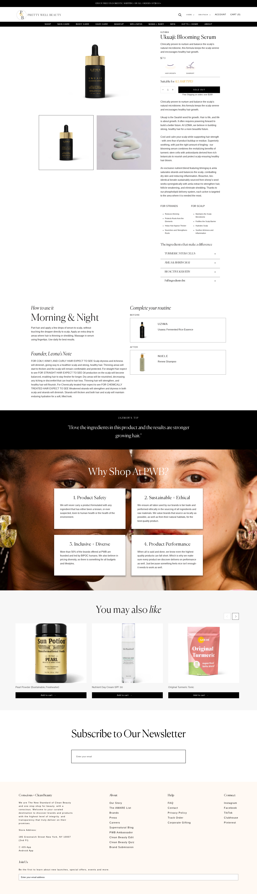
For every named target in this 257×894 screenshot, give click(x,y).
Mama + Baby (156, 24)
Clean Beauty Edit (121, 837)
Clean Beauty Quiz (121, 842)
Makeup (119, 24)
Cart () (235, 14)
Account (220, 14)
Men (172, 24)
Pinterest (230, 822)
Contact (173, 808)
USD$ (189, 15)
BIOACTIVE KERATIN (177, 271)
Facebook (230, 808)
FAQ (170, 803)
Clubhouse (231, 817)
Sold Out (199, 90)
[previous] (227, 616)
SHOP (48, 24)
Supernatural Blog (121, 827)
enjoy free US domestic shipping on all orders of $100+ (128, 3)
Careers (114, 822)
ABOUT (208, 24)
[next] (235, 616)
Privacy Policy (177, 813)
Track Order (175, 817)
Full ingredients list (175, 280)
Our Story (115, 803)
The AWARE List (120, 808)
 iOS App (25, 847)
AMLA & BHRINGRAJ (177, 262)
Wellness (136, 24)
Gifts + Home (190, 24)
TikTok (228, 813)
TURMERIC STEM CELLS (180, 253)
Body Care (82, 24)
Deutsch (203, 15)
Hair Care (101, 24)
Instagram (230, 803)
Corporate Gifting (179, 822)
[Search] (180, 14)
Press (113, 817)
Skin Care (63, 24)
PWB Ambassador (121, 832)
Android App (26, 850)
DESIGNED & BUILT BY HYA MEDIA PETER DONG (47, 889)
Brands (114, 813)
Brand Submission (121, 847)
